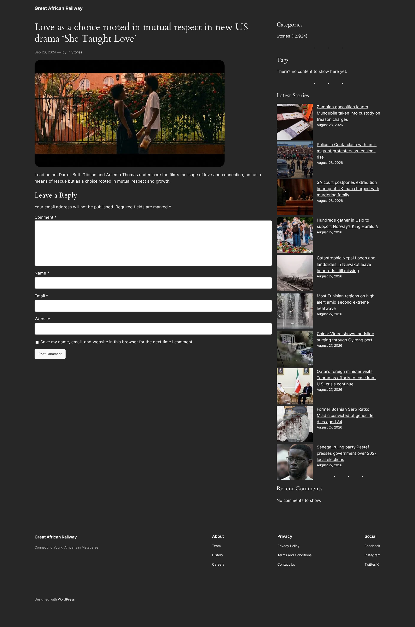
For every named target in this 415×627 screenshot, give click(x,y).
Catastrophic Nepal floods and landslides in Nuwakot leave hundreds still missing (346, 264)
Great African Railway (59, 8)
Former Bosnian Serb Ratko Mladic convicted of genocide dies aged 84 (345, 415)
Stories (76, 52)
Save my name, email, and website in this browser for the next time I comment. (117, 341)
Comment (46, 217)
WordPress (66, 599)
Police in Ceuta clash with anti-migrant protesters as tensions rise (347, 151)
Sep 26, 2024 (45, 52)
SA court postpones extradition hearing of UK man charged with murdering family (348, 188)
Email (41, 296)
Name (42, 273)
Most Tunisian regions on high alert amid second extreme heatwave (345, 302)
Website (42, 318)
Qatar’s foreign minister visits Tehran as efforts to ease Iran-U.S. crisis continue (346, 377)
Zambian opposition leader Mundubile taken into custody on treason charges (348, 113)
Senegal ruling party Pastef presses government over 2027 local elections (347, 453)
